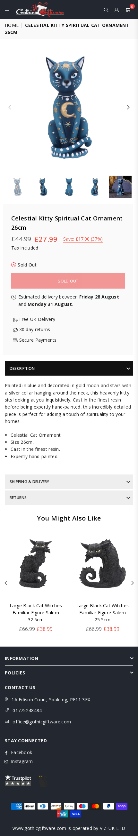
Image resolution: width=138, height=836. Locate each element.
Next (128, 107)
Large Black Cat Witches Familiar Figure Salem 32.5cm (36, 612)
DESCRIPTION (22, 368)
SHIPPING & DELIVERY (29, 481)
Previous (9, 107)
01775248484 (27, 710)
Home (12, 25)
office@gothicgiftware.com (42, 722)
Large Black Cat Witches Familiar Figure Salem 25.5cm (102, 612)
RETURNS (18, 497)
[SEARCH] (106, 9)
